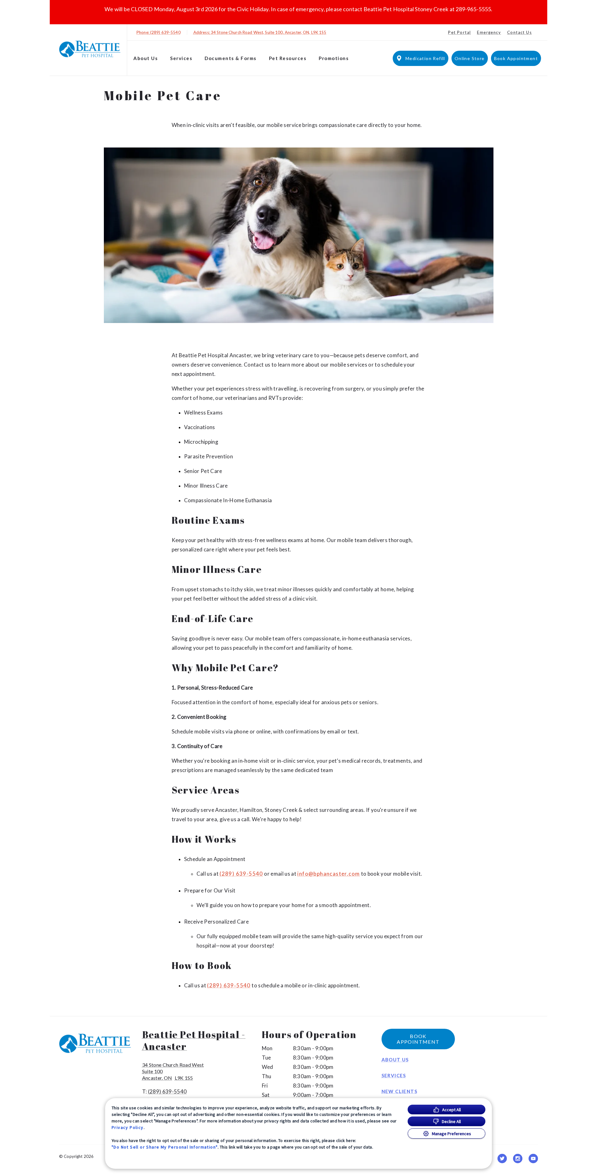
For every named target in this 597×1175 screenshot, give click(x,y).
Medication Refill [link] (425, 58)
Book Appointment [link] (516, 58)
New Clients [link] (399, 1091)
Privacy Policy (128, 1127)
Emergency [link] (489, 32)
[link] (90, 48)
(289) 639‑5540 (229, 985)
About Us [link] (395, 1059)
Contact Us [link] (519, 32)
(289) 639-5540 (241, 874)
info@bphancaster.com (328, 874)
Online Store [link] (470, 58)
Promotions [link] (334, 58)
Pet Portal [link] (459, 32)
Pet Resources (288, 58)
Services (181, 58)
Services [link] (394, 1075)
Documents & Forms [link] (231, 58)
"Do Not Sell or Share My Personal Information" (165, 1147)
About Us (145, 58)
